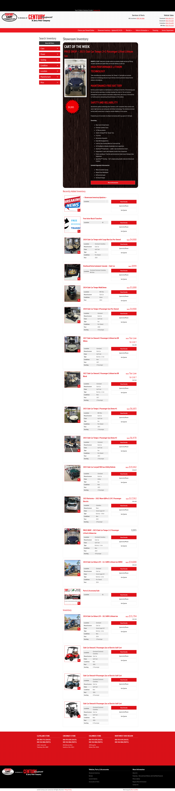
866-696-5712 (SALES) (43, 740)
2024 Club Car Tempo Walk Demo (94, 287)
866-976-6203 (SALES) (69, 740)
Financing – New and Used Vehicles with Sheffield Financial (148, 776)
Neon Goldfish (134, 790)
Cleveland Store (43, 736)
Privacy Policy (68, 790)
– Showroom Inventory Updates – (95, 197)
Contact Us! (97, 10)
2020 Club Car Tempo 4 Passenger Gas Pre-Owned (101, 309)
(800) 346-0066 (140, 18)
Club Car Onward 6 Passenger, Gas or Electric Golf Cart (102, 703)
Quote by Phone (125, 206)
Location (43, 71)
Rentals (91, 776)
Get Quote (125, 210)
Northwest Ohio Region (124, 736)
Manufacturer (45, 76)
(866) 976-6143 (170, 25)
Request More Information (139, 782)
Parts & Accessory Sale (91, 590)
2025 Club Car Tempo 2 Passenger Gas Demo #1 (100, 408)
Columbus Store (95, 736)
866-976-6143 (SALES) (121, 740)
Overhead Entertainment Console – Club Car (99, 266)
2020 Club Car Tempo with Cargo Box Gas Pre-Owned (102, 239)
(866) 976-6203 (170, 21)
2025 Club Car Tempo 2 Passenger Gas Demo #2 (100, 437)
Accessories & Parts (94, 782)
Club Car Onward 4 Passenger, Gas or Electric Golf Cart (102, 675)
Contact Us (135, 785)
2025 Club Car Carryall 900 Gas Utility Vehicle (99, 467)
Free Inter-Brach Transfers (92, 218)
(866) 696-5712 (170, 18)
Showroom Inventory (94, 773)
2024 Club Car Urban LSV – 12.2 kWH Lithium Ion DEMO (102, 562)
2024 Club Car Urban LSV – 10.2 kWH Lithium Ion (100, 616)
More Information (113, 183)
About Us (135, 773)
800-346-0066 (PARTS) (44, 742)
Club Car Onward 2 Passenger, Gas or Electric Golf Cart (102, 647)
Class (42, 48)
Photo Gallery (136, 779)
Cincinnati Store (69, 736)
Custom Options (93, 779)
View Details (125, 202)
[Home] (58, 17)
